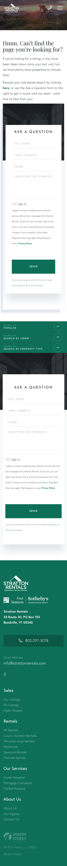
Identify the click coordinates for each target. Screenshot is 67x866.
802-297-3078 (36, 641)
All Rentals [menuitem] (11, 730)
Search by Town (16, 338)
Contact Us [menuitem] (11, 819)
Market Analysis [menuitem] (14, 788)
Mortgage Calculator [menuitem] (18, 783)
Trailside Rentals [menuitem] (15, 758)
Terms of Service (32, 285)
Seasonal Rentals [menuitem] (15, 752)
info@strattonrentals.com (25, 663)
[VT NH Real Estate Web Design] (33, 837)
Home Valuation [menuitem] (14, 777)
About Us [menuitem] (10, 808)
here (6, 88)
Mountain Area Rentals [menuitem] (19, 741)
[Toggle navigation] (60, 8)
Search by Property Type (23, 348)
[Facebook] (5, 674)
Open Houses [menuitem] (13, 710)
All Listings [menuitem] (11, 705)
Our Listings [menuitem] (12, 699)
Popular (10, 327)
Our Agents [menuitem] (11, 814)
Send (33, 266)
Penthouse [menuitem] (11, 747)
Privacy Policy (25, 243)
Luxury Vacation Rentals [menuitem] (20, 736)
